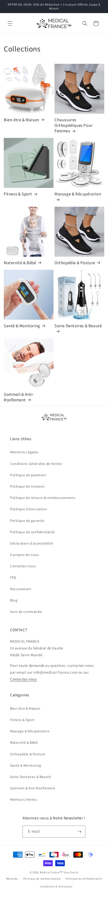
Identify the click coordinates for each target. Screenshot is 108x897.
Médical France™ (51, 872)
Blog (13, 600)
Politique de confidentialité (32, 532)
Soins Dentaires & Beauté (78, 325)
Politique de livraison (27, 486)
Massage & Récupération (78, 194)
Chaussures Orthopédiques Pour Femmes (74, 125)
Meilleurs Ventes (23, 799)
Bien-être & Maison (21, 120)
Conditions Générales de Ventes (36, 463)
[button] (10, 23)
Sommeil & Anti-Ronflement (19, 397)
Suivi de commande (26, 611)
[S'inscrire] (79, 832)
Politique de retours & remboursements (42, 497)
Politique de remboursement (42, 878)
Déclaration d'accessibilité (31, 543)
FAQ (13, 577)
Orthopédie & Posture (75, 262)
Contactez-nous (23, 566)
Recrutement (20, 589)
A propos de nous (24, 554)
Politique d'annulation (28, 509)
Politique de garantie (27, 520)
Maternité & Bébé (20, 262)
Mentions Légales (24, 452)
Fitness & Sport (18, 194)
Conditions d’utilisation (56, 886)
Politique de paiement (28, 475)
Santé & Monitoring (22, 325)
